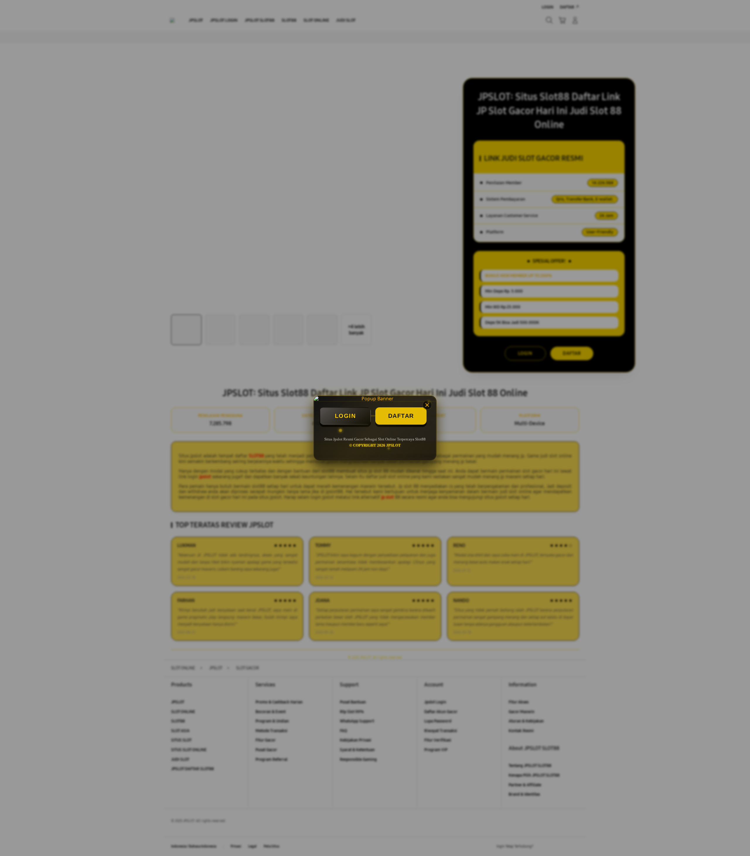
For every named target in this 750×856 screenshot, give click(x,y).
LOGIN (345, 416)
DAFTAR (401, 416)
